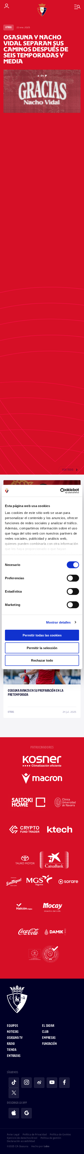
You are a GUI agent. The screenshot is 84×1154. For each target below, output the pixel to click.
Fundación (49, 1044)
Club (45, 1032)
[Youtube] (52, 1082)
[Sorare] (68, 881)
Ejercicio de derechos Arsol (22, 1137)
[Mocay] (52, 906)
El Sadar (48, 1026)
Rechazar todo (42, 660)
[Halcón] (24, 906)
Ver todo (67, 470)
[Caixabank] (54, 860)
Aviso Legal (13, 1134)
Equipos (12, 1026)
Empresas (49, 1038)
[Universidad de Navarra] (65, 802)
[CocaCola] (29, 931)
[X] (14, 1093)
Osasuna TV (14, 1038)
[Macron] (41, 778)
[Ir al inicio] (42, 999)
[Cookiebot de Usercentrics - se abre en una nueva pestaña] (60, 490)
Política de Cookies (60, 1134)
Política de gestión (50, 1137)
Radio (11, 1044)
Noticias (13, 1032)
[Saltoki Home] (28, 802)
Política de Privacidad (35, 1134)
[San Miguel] (13, 881)
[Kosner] (42, 761)
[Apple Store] (14, 1113)
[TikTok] (14, 1082)
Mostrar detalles (58, 622)
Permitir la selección (42, 648)
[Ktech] (59, 829)
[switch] (73, 578)
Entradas (13, 1056)
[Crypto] (24, 829)
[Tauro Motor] (25, 859)
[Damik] (55, 931)
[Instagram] (26, 1082)
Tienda (11, 1050)
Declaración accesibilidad (21, 1141)
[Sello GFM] (41, 954)
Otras (8, 27)
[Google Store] (26, 1113)
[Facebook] (64, 1082)
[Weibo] (39, 1082)
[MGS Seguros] (39, 881)
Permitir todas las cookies (42, 635)
